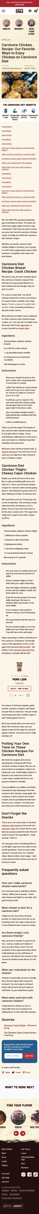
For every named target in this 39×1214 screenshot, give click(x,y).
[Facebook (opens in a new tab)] (29, 1174)
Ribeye (18, 1127)
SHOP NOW (19, 4)
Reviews (24, 1167)
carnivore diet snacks (11, 825)
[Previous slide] (10, 695)
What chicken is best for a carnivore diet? (18, 154)
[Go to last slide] (16, 1133)
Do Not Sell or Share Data (12, 1198)
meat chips (24, 328)
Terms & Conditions (27, 1190)
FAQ (23, 1163)
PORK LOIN (19, 679)
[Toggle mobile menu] (3, 11)
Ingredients (6, 131)
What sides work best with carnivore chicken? (16, 168)
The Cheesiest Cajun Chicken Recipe (20, 1032)
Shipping (5, 1190)
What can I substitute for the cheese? (17, 163)
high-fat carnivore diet (11, 832)
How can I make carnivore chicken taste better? (18, 149)
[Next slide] (28, 695)
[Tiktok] (35, 1174)
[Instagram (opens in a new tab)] (23, 1174)
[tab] (15, 695)
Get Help (5, 1178)
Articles (6, 40)
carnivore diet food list (20, 647)
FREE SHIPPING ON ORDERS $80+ (19, 2)
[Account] (31, 11)
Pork (4, 1157)
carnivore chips (8, 829)
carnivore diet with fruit (24, 650)
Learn (23, 1153)
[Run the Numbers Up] (7, 1206)
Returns (14, 1190)
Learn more (19, 683)
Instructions (7, 135)
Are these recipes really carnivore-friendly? (19, 159)
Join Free (29, 1056)
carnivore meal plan (26, 220)
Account (5, 1173)
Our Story (25, 1149)
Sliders (5, 1165)
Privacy (4, 1194)
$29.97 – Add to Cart (19, 689)
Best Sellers (7, 1149)
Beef (4, 1153)
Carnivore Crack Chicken (15, 1025)
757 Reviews (24, 676)
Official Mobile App (27, 1158)
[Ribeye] (18, 1117)
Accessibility (15, 1194)
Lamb (4, 1161)
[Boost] (18, 1206)
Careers (5, 1182)
